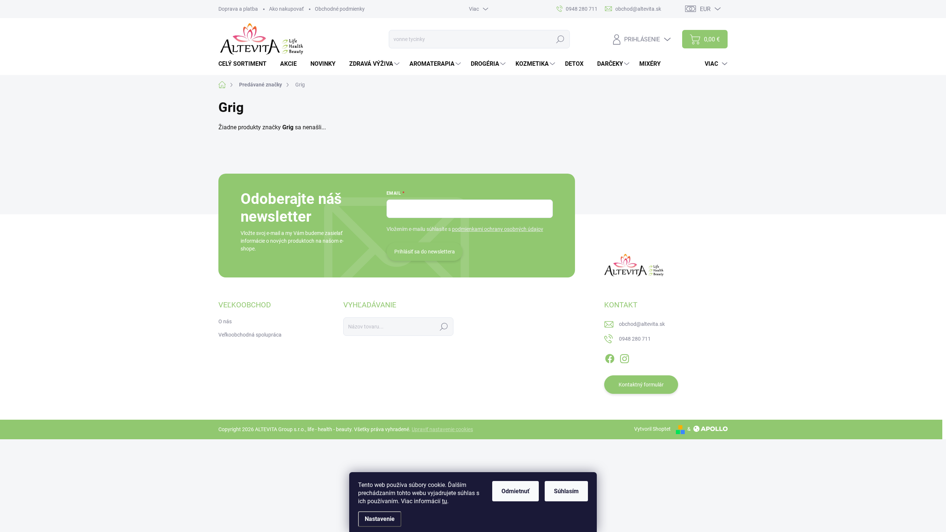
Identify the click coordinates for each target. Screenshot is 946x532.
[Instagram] (624, 357)
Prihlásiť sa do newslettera (424, 252)
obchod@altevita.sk (642, 324)
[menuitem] (245, 64)
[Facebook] (609, 357)
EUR (705, 9)
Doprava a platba (238, 9)
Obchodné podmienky (340, 9)
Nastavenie (380, 518)
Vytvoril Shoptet (652, 429)
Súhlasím (566, 491)
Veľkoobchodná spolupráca (250, 335)
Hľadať (560, 39)
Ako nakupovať (286, 9)
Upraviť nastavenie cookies (442, 429)
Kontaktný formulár (641, 385)
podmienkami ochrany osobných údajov (497, 229)
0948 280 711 (635, 339)
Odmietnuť (515, 491)
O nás (225, 321)
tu (444, 501)
